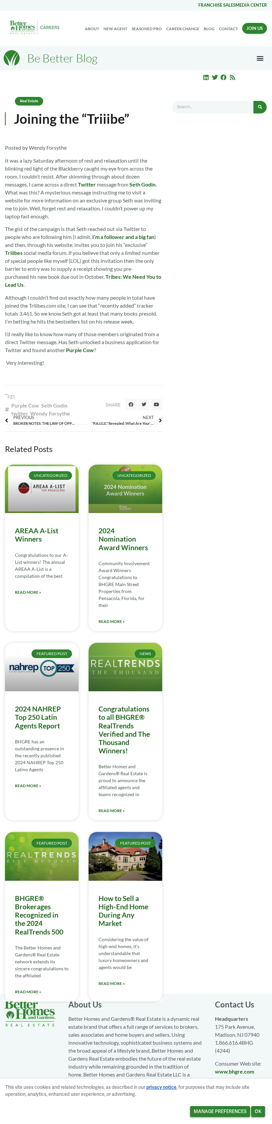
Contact (228, 28)
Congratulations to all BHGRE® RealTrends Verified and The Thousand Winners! (124, 730)
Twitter (87, 184)
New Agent (115, 28)
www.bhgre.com (234, 1071)
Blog (209, 28)
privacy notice (161, 1087)
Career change (182, 28)
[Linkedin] (206, 77)
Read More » (28, 592)
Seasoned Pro (147, 28)
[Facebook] (223, 77)
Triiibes (14, 253)
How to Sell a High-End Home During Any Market (123, 911)
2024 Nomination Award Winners (123, 538)
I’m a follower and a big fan (123, 237)
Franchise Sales (217, 5)
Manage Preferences (220, 1111)
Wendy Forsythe (50, 413)
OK (258, 1111)
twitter (19, 413)
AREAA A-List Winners (36, 534)
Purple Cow (80, 350)
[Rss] (232, 77)
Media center (251, 5)
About (92, 28)
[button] (259, 58)
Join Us (254, 28)
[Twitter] (215, 77)
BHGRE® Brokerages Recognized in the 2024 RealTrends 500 (39, 915)
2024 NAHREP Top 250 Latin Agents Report (38, 717)
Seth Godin (142, 184)
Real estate (29, 101)
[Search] (260, 107)
